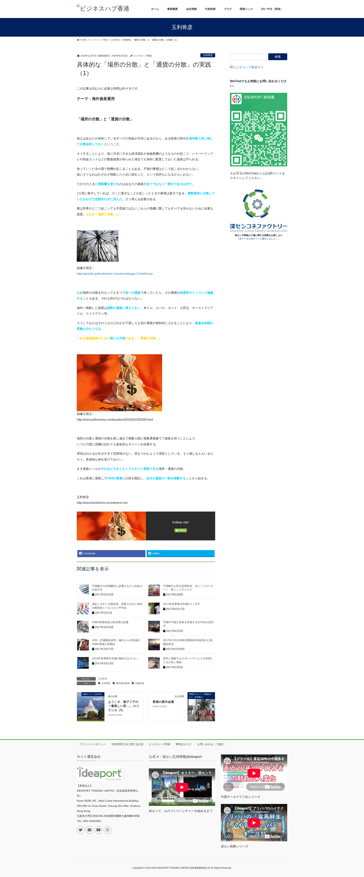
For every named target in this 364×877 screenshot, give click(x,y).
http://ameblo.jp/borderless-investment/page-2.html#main (115, 273)
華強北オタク (184, 744)
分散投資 (139, 683)
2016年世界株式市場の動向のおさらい (115, 658)
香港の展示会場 (163, 701)
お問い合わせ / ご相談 (210, 744)
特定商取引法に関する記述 (128, 744)
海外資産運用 (122, 683)
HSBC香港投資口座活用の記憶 (110, 622)
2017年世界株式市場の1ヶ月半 (181, 603)
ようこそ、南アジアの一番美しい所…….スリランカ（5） (123, 706)
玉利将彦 (208, 55)
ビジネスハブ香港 (159, 744)
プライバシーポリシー (93, 744)
